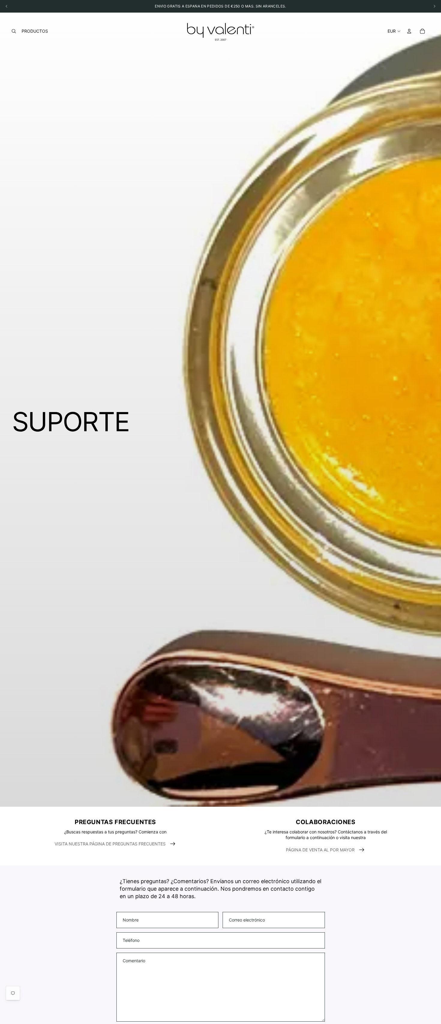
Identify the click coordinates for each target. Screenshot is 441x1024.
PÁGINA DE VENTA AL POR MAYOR (320, 849)
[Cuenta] (409, 31)
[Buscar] (13, 31)
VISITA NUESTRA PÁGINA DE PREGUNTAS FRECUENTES (110, 843)
